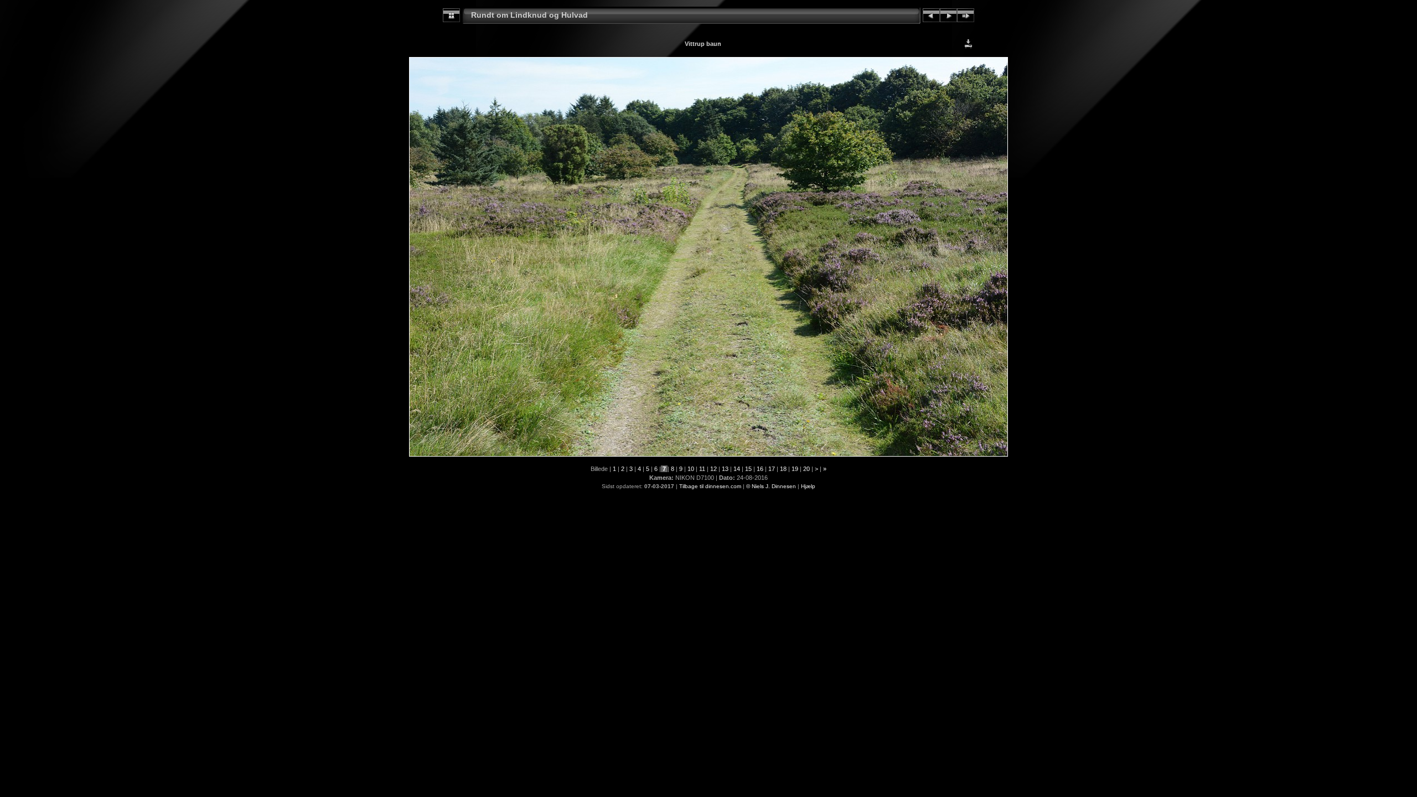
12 (713, 468)
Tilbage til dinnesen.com (710, 486)
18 (783, 468)
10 (691, 468)
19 (795, 468)
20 (806, 468)
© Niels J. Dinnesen (771, 486)
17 (772, 468)
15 (748, 468)
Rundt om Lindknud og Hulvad (529, 15)
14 (737, 468)
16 (760, 468)
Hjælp (808, 486)
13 (725, 468)
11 (702, 468)
